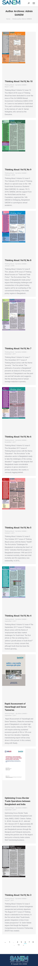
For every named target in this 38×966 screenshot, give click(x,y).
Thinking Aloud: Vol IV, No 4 (18, 615)
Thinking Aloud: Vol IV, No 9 (18, 169)
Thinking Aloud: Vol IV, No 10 (18, 81)
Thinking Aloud (9, 85)
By (21, 85)
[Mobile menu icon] (34, 3)
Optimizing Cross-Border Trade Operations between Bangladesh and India (17, 801)
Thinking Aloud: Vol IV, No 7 (18, 348)
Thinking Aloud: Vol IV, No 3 (18, 895)
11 (19, 945)
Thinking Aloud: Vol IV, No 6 (18, 436)
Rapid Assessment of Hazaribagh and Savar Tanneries (15, 706)
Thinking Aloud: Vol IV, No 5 (18, 527)
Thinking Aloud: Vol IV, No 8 (18, 260)
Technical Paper (9, 713)
